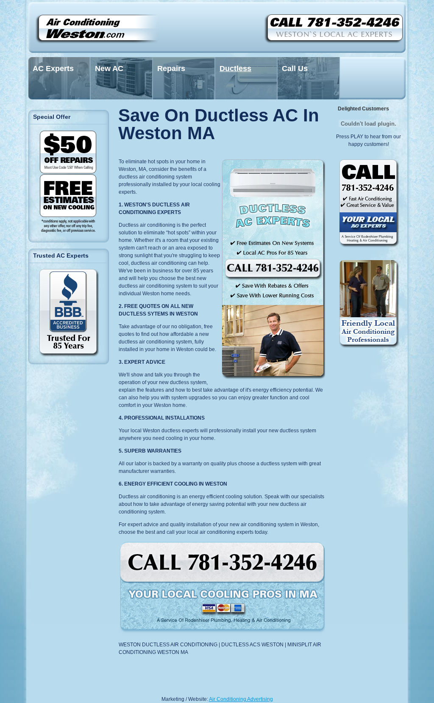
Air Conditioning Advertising (241, 699)
